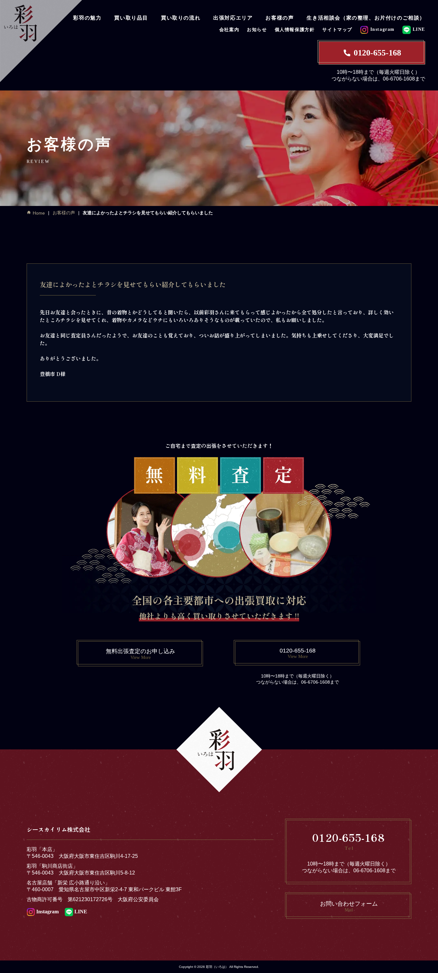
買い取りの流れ (180, 18)
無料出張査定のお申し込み (140, 654)
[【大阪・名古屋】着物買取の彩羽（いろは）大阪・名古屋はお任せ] (41, 40)
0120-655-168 (377, 52)
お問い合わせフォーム (349, 906)
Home (39, 213)
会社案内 (229, 29)
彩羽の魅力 (87, 18)
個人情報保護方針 (295, 29)
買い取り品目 (131, 18)
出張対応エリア (233, 18)
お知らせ (257, 29)
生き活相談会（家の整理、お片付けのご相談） (366, 18)
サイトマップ (337, 29)
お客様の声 (279, 18)
